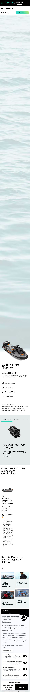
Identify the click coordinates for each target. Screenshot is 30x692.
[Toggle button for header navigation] (2, 8)
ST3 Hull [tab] (16, 419)
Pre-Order (19, 4)
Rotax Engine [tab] (7, 419)
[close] (28, 3)
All (2, 568)
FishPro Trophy (5, 13)
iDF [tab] (23, 419)
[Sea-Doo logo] (9, 8)
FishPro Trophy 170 (7, 499)
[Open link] (8, 581)
